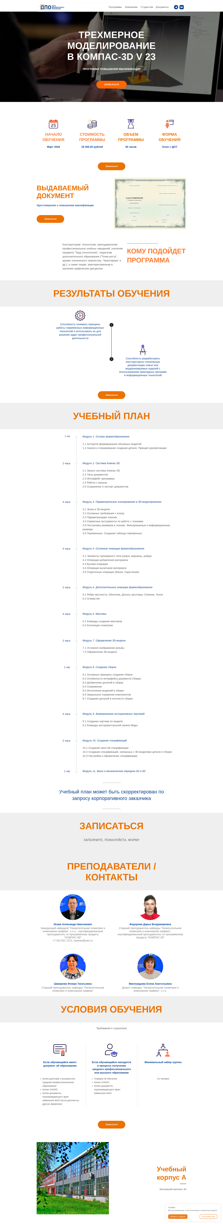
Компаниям (131, 7)
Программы (115, 7)
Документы (162, 7)
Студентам (147, 7)
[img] (52, 7)
